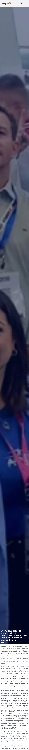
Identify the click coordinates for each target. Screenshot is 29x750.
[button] (21, 3)
